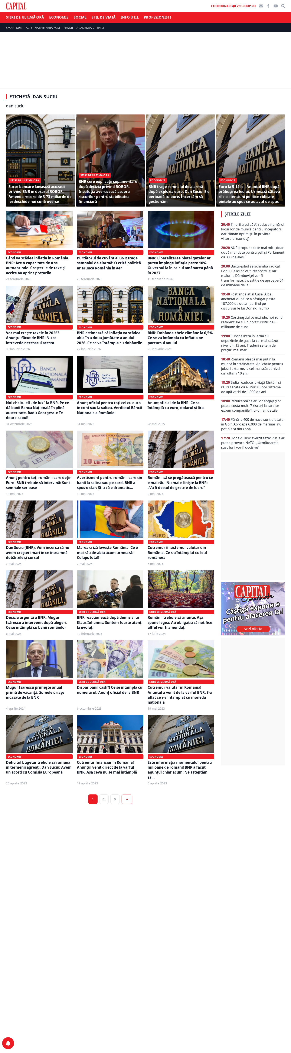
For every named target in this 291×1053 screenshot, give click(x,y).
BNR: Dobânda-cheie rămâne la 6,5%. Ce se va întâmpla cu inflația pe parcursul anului (181, 337)
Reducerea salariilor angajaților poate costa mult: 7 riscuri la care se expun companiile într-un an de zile (251, 406)
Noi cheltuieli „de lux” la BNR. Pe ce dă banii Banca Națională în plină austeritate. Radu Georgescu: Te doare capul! (37, 410)
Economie (59, 17)
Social (80, 17)
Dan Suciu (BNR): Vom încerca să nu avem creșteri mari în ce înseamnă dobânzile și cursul (37, 552)
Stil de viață (103, 17)
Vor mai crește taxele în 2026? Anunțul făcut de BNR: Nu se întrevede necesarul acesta (32, 337)
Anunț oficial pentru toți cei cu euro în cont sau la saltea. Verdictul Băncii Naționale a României (109, 407)
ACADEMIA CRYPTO (90, 28)
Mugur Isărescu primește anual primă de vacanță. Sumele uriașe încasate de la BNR (35, 692)
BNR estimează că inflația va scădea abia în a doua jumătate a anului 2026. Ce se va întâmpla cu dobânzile (109, 337)
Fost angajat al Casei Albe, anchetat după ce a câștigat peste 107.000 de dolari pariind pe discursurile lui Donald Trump (248, 301)
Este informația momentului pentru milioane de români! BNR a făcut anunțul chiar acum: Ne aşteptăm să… (180, 770)
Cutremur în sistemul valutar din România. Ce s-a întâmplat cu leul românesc (177, 552)
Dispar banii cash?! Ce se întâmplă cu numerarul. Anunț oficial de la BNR (109, 690)
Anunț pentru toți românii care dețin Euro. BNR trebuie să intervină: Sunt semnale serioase (39, 482)
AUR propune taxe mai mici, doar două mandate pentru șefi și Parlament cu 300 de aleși (252, 252)
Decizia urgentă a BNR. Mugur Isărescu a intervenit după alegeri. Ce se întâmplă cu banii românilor (36, 622)
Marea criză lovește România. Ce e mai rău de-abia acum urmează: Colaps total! (107, 552)
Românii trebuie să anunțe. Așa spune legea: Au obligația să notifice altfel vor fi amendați (180, 622)
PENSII (68, 28)
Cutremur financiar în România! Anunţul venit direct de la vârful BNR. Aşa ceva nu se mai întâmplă (107, 767)
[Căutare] (283, 6)
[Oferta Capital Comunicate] (253, 608)
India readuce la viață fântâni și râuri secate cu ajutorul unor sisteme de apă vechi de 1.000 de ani (251, 387)
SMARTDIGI (14, 28)
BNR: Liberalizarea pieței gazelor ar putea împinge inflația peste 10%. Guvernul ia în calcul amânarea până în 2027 (180, 265)
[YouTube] (276, 6)
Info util (130, 17)
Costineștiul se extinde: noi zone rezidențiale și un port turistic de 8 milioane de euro (251, 322)
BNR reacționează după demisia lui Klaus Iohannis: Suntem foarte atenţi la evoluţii (110, 622)
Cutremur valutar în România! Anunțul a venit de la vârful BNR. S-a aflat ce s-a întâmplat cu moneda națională (180, 695)
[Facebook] (268, 6)
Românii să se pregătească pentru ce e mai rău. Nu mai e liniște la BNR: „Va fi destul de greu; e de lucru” (180, 482)
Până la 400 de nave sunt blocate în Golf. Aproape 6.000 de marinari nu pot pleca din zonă (252, 424)
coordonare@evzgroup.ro (233, 6)
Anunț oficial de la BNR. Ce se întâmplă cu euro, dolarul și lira (176, 405)
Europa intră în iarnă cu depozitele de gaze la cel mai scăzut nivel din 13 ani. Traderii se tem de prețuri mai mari (249, 343)
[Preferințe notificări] (8, 1043)
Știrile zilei (238, 214)
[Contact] (261, 6)
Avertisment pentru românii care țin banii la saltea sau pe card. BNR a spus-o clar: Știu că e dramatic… (109, 482)
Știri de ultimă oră (25, 17)
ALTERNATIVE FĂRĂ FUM (43, 28)
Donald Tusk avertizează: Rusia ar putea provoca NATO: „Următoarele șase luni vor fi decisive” (253, 443)
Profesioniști (157, 17)
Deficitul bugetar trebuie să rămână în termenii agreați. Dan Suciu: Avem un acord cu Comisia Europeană (39, 767)
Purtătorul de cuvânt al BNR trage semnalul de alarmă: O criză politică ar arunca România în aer (109, 263)
